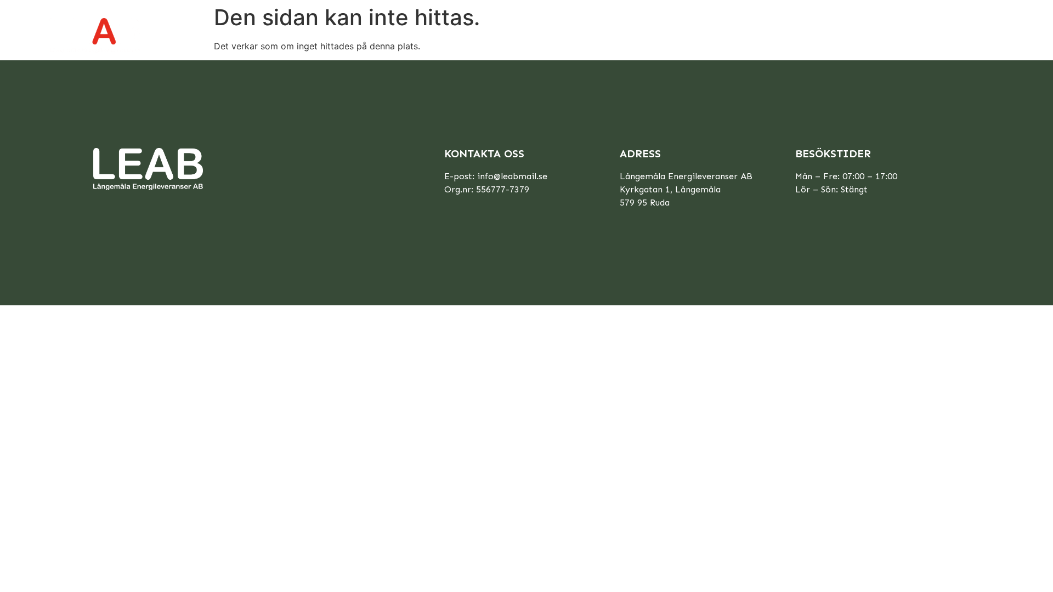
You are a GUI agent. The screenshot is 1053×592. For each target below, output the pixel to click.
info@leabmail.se (510, 176)
